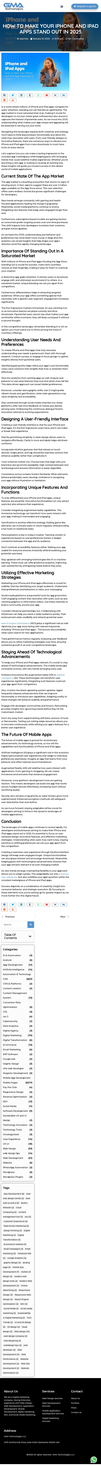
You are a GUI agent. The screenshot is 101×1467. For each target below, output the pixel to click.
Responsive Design (17, 1092)
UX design (13, 1327)
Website (17, 1163)
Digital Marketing (17, 1035)
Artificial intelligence (17, 969)
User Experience (17, 1139)
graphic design (12, 1262)
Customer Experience (15, 1221)
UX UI (17, 1144)
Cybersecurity (17, 1021)
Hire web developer (17, 1068)
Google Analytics (16, 1258)
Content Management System (17, 995)
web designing (12, 1341)
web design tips (17, 1153)
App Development (17, 965)
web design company (15, 1336)
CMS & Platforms (17, 984)
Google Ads (17, 1059)
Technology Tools (17, 1129)
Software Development (17, 1111)
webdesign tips (12, 1345)
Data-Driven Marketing (16, 1226)
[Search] (30, 924)
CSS (17, 1012)
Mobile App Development (17, 1078)
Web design (21, 1331)
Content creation (17, 988)
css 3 (17, 1016)
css (28, 1217)
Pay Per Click (17, 1087)
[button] (62, 6)
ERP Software (17, 1054)
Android (17, 960)
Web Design (17, 1148)
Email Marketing (17, 1049)
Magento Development (17, 1073)
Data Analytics (17, 1026)
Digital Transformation (17, 1040)
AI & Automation (17, 955)
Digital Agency (17, 1030)
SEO (17, 1101)
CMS (16, 979)
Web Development (17, 1158)
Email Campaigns (13, 1249)
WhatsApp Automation (17, 1167)
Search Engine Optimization (15, 623)
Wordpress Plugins (17, 1177)
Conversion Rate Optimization (17, 1004)
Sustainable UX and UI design (17, 1118)
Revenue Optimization (17, 1097)
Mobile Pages (15, 1082)
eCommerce (17, 1045)
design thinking (13, 1230)
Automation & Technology (17, 975)
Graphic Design (17, 1064)
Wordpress (17, 1172)
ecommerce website (15, 1244)
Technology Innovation (17, 1125)
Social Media (17, 1106)
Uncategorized (17, 1134)
